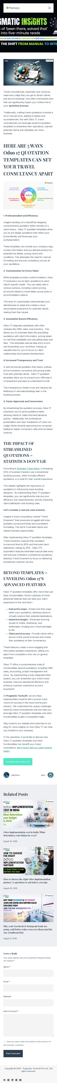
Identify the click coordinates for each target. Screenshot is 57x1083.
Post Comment (13, 1053)
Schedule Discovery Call (18, 761)
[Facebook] (4, 1080)
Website (7, 996)
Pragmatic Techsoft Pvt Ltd (36, 1068)
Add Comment (10, 1011)
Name (7, 967)
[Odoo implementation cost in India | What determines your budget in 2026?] (28, 814)
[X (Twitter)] (8, 1080)
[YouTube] (16, 1080)
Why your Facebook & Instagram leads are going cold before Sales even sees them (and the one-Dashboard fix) (27, 929)
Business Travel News (28, 468)
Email (6, 981)
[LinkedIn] (12, 1080)
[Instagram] (20, 1080)
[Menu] (49, 8)
